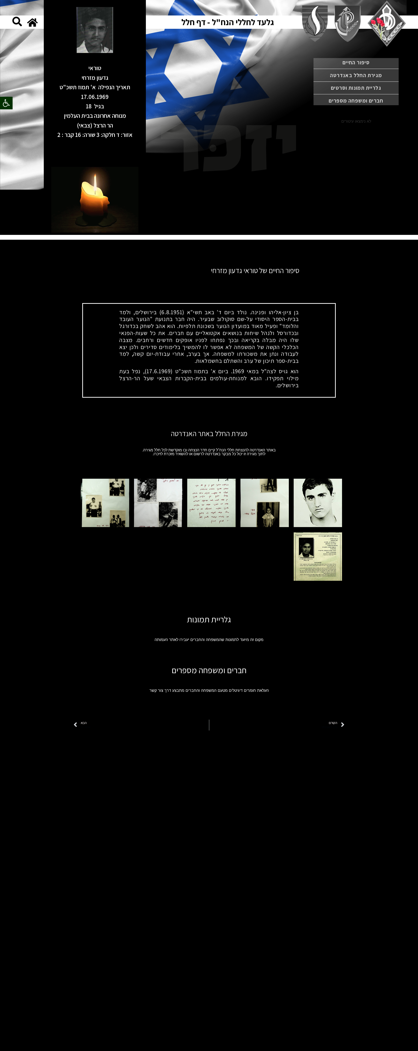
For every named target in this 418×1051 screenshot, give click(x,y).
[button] (6, 103)
